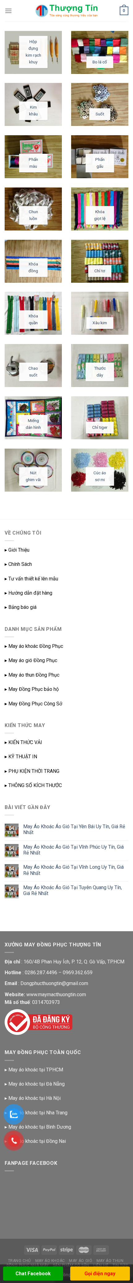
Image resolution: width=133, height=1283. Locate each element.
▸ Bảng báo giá (20, 607)
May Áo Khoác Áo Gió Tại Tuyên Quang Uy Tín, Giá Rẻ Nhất (72, 890)
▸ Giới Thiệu (17, 550)
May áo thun (110, 1261)
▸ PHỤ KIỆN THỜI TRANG (32, 771)
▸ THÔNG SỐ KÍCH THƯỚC (33, 785)
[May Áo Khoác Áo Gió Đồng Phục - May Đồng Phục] (66, 11)
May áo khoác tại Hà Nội (34, 1098)
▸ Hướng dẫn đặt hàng (28, 593)
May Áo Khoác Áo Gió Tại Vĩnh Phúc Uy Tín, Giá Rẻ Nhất (73, 850)
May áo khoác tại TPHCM (35, 1070)
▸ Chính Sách (18, 564)
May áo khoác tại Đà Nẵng (36, 1084)
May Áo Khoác (50, 1261)
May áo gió (80, 1261)
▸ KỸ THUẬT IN (21, 757)
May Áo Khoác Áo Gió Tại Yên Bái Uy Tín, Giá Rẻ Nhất (74, 829)
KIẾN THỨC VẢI (25, 742)
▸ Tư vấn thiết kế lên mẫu (31, 579)
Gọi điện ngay (99, 1274)
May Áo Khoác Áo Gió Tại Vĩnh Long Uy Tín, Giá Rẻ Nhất (73, 870)
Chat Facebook (33, 1274)
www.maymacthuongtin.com (56, 994)
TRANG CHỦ (19, 1261)
